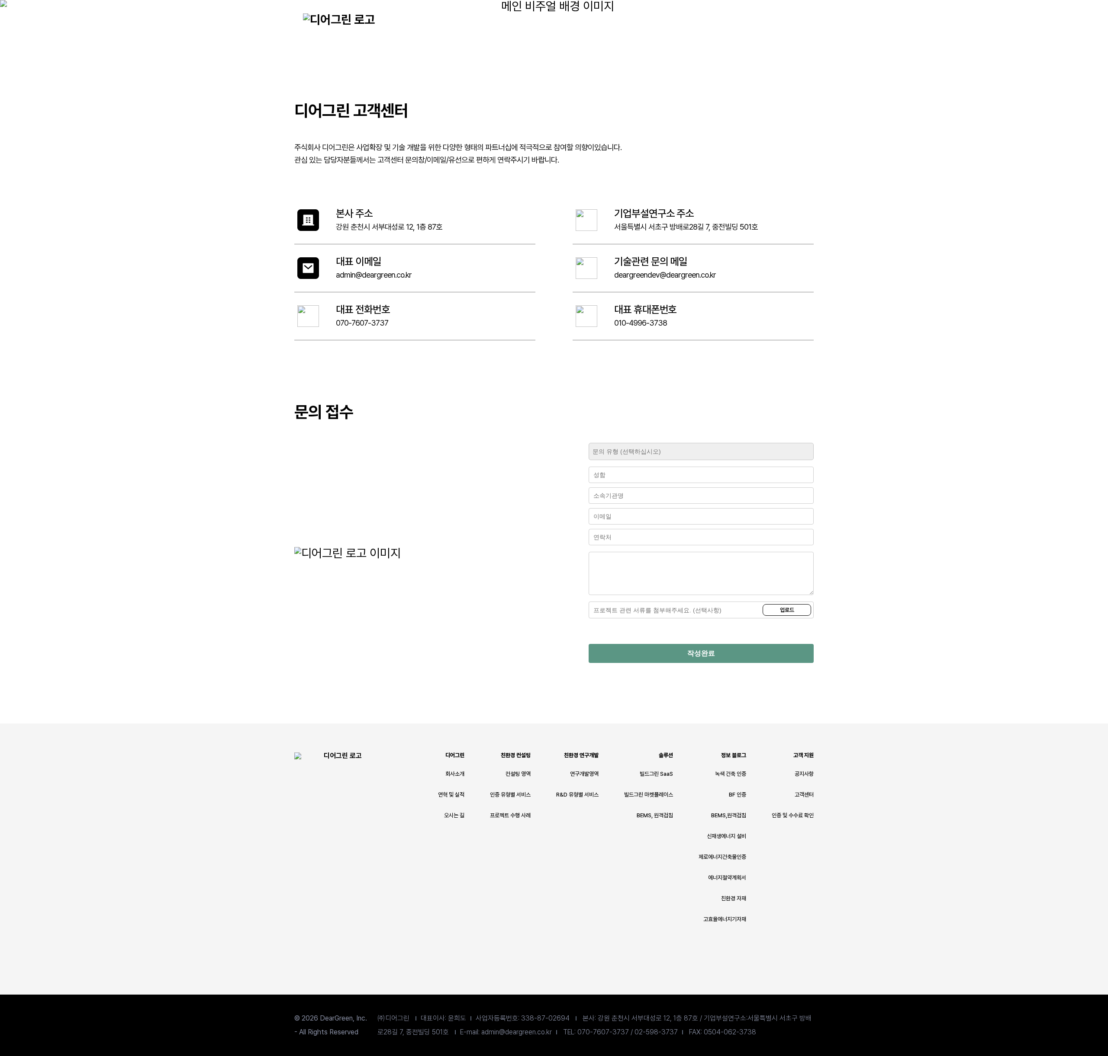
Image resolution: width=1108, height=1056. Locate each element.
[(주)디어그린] (339, 20)
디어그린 (495, 18)
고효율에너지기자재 (724, 919)
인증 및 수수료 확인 (793, 815)
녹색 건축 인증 (730, 774)
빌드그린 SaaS (656, 774)
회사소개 (454, 774)
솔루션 (664, 18)
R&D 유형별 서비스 (577, 794)
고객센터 (804, 794)
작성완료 (701, 653)
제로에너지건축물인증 (722, 857)
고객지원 (777, 18)
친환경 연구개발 (608, 18)
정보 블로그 (720, 18)
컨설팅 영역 (518, 774)
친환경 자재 (733, 898)
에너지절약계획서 (727, 877)
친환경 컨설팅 (551, 18)
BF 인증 (737, 794)
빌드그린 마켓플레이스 (648, 794)
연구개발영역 (584, 774)
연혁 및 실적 (451, 794)
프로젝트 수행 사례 (510, 815)
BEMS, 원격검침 (655, 815)
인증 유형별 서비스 (510, 794)
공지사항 (804, 774)
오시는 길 (454, 815)
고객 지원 (803, 755)
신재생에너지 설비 (726, 836)
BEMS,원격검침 (728, 815)
